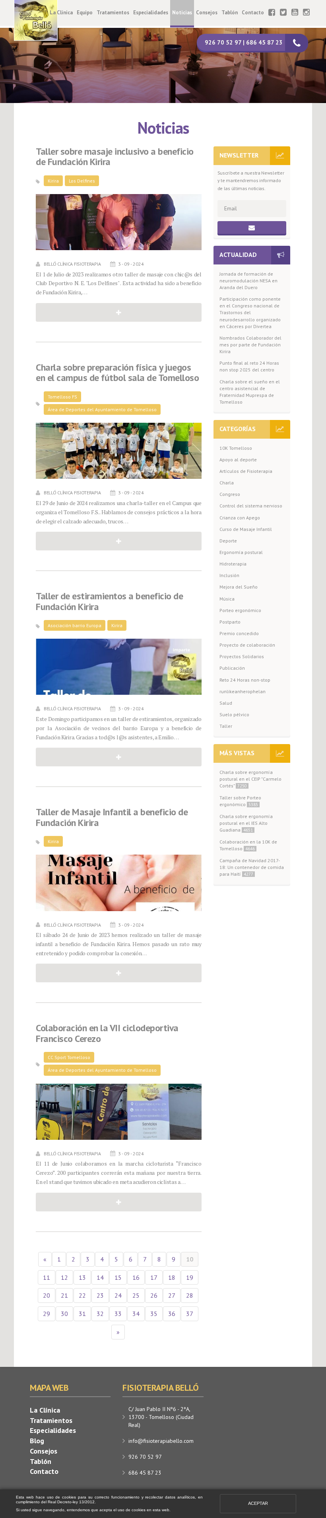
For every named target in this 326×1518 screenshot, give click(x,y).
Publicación (232, 668)
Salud (225, 703)
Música (227, 599)
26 (153, 1295)
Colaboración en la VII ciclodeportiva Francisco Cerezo (107, 1033)
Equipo (85, 12)
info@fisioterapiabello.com (161, 1440)
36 (171, 1314)
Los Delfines (82, 181)
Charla (226, 483)
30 (64, 1314)
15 (118, 1277)
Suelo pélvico (234, 714)
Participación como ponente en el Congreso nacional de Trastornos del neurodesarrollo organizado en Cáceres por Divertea (250, 312)
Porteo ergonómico (240, 610)
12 (64, 1277)
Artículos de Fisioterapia (245, 471)
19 (189, 1277)
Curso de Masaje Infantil (245, 529)
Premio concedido (239, 633)
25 (136, 1295)
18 (171, 1277)
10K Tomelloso (235, 448)
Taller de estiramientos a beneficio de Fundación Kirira (109, 601)
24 (118, 1295)
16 (136, 1277)
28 (189, 1295)
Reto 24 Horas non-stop (244, 680)
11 (46, 1277)
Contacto (253, 12)
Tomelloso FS (62, 397)
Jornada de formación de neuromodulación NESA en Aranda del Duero (248, 280)
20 (46, 1295)
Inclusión (229, 575)
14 (100, 1277)
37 (189, 1314)
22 (82, 1295)
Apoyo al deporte (238, 460)
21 (64, 1295)
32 (100, 1314)
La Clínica (61, 12)
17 (153, 1277)
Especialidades (150, 12)
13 (82, 1277)
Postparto (230, 622)
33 (118, 1314)
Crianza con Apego (239, 518)
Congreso (229, 494)
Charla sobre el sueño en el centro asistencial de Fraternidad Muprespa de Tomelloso (249, 392)
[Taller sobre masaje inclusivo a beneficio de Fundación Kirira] (119, 222)
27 (171, 1295)
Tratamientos (113, 12)
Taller (225, 726)
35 (153, 1314)
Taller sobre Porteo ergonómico (240, 801)
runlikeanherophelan (242, 691)
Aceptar (258, 1503)
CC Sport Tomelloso (69, 1057)
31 (82, 1314)
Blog (37, 1440)
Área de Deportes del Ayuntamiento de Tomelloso (102, 409)
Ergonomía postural (241, 552)
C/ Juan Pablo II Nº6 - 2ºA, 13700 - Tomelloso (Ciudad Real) (161, 1417)
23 (100, 1295)
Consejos (206, 12)
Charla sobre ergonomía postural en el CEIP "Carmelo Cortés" (250, 779)
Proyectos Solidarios (241, 656)
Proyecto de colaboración (247, 645)
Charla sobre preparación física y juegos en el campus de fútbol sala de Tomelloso (117, 372)
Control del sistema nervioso (250, 506)
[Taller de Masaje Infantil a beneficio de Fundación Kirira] (119, 883)
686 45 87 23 (144, 1472)
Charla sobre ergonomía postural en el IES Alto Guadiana (246, 823)
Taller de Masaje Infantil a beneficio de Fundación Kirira (112, 817)
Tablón (229, 12)
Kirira (53, 181)
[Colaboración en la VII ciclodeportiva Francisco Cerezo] (119, 1112)
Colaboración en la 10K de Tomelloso (248, 845)
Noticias (182, 12)
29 (46, 1314)
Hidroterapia (232, 564)
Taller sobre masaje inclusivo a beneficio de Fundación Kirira (115, 156)
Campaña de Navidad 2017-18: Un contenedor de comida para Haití (251, 867)
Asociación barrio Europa (74, 625)
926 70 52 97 (145, 1456)
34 (136, 1314)
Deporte (228, 541)
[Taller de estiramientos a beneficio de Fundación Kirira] (119, 667)
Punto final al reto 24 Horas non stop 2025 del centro (249, 366)
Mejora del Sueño (238, 587)
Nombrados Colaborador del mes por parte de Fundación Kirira (250, 344)
